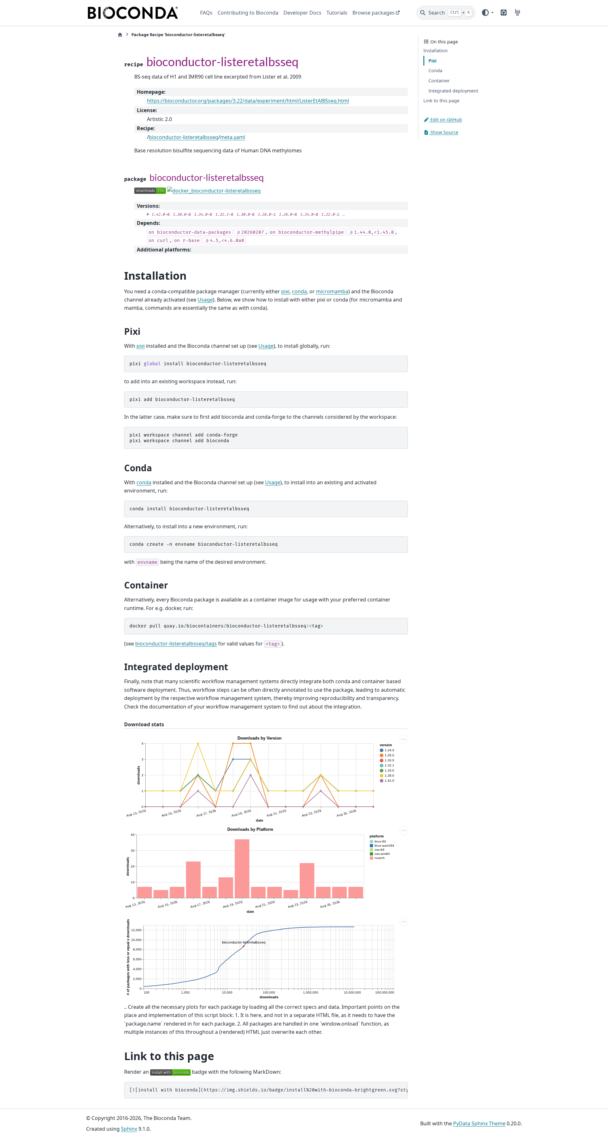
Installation (435, 51)
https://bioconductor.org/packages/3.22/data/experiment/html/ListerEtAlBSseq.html (248, 100)
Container (439, 81)
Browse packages (373, 12)
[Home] (120, 34)
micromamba (332, 291)
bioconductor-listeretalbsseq (183, 137)
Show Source (443, 132)
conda (299, 291)
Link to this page (441, 101)
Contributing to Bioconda (248, 12)
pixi (285, 291)
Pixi (432, 61)
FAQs (206, 12)
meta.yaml (232, 137)
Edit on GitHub (445, 120)
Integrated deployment (453, 91)
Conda (435, 70)
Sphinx (129, 1128)
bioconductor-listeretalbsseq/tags (176, 643)
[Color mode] (487, 12)
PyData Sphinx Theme (479, 1123)
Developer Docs (302, 12)
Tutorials (336, 12)
